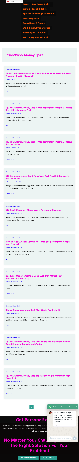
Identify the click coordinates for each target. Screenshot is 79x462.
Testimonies (29, 33)
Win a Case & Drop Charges (36, 28)
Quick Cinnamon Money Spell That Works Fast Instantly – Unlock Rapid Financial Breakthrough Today (38, 342)
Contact (42, 33)
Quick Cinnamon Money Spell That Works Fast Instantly (33, 310)
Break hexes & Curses (34, 23)
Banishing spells (31, 19)
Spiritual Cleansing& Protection (38, 14)
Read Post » (10, 91)
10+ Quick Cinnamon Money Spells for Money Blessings (33, 210)
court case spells (40, 4)
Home (26, 4)
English (12, 1)
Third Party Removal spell (35, 37)
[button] (41, 4)
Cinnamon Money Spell (13, 69)
